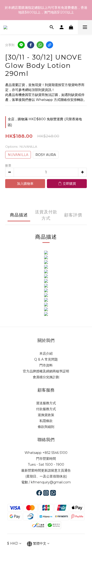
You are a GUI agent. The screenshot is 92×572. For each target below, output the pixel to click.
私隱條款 (46, 421)
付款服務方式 (46, 409)
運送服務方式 (46, 403)
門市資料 (46, 365)
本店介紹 (46, 353)
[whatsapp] (40, 44)
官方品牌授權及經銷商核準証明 (46, 371)
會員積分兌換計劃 (46, 377)
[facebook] (30, 44)
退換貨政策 (46, 415)
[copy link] (49, 44)
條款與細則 (46, 427)
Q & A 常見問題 (46, 359)
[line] (21, 44)
